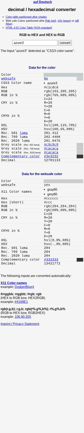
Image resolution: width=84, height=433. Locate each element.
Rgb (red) (50, 20)
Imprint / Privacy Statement (20, 324)
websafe (8, 79)
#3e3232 (51, 156)
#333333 (51, 260)
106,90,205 (23, 316)
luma (24, 133)
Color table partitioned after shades (26, 16)
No (46, 79)
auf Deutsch (42, 2)
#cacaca (51, 149)
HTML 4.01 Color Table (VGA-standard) (29, 27)
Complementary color (20, 156)
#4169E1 (21, 302)
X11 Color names (14, 283)
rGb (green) (64, 20)
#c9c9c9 (51, 145)
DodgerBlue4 (24, 287)
